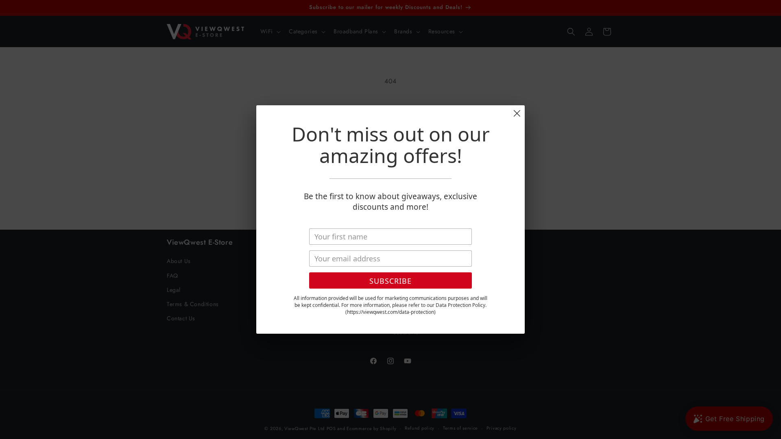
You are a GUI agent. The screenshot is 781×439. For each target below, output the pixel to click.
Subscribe (390, 281)
